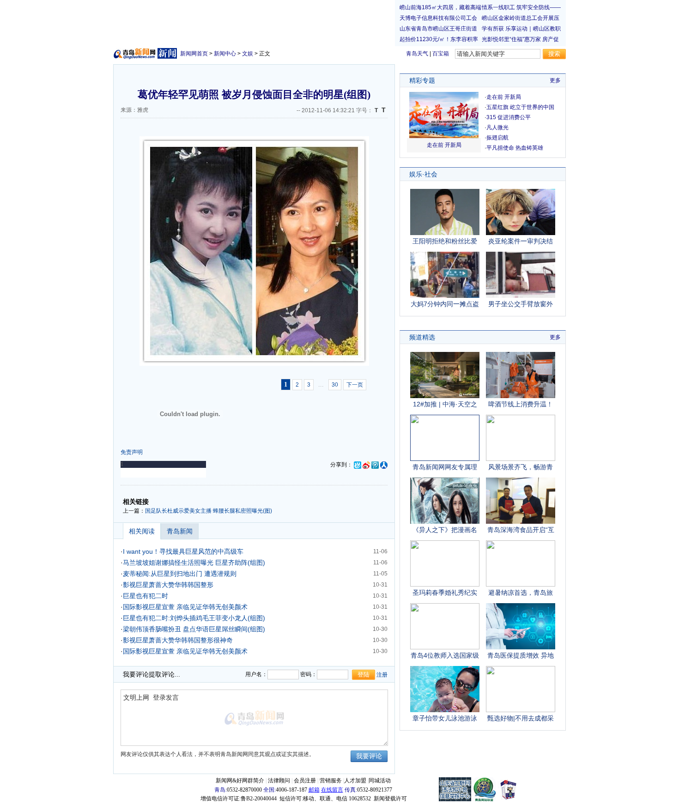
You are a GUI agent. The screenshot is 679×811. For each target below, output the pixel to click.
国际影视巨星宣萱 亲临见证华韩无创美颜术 (185, 607)
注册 (382, 675)
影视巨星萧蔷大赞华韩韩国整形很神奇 (178, 640)
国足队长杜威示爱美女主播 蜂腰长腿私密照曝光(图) (208, 511)
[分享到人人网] (384, 464)
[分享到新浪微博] (366, 464)
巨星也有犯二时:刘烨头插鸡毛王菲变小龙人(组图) (194, 618)
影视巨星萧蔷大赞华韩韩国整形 (168, 584)
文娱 (247, 53)
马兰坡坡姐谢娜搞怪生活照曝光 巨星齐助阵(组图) (194, 562)
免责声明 (132, 452)
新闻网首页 (194, 53)
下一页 (354, 384)
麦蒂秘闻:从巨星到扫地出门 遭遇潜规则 (179, 573)
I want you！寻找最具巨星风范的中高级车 (183, 551)
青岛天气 (417, 53)
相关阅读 (142, 531)
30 (335, 384)
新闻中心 (225, 53)
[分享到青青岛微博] (357, 464)
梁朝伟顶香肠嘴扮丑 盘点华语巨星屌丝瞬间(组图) (194, 629)
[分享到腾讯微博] (375, 464)
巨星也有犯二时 (145, 595)
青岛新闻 (180, 531)
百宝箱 (440, 53)
